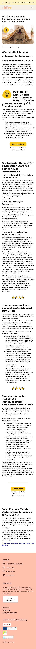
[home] (7, 7)
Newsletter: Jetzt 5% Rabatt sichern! (21, 2)
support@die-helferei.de (14, 564)
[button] (31, 7)
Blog (33, 2)
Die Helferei (10, 575)
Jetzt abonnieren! (11, 599)
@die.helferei (10, 571)
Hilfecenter (10, 567)
